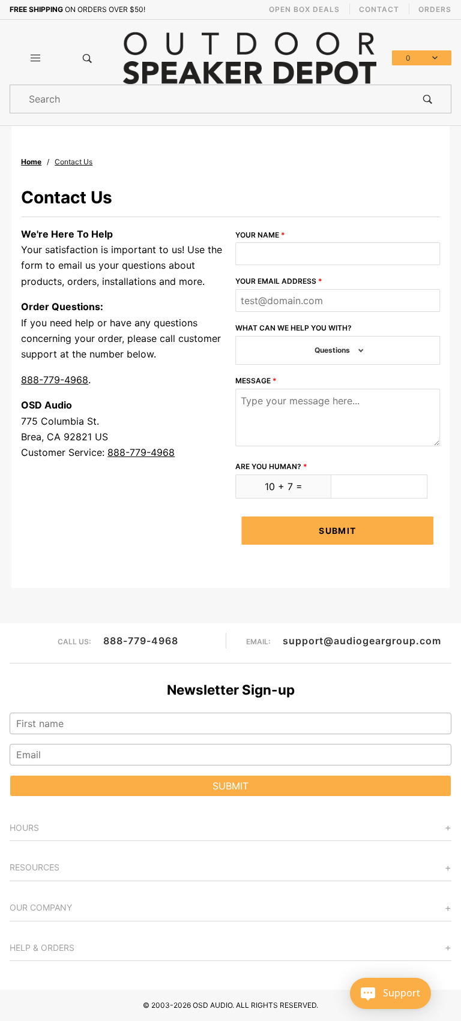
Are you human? (268, 466)
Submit (337, 530)
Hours (24, 827)
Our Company (41, 907)
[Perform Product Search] (428, 99)
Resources (34, 867)
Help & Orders (42, 947)
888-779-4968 (54, 380)
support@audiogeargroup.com (362, 641)
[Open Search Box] (87, 58)
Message (253, 380)
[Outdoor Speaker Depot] (249, 57)
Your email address (275, 281)
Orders (434, 9)
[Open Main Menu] (35, 58)
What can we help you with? (293, 327)
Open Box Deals (304, 9)
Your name (257, 234)
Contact (379, 9)
